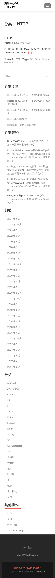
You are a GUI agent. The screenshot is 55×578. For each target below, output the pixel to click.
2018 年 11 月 (14, 293)
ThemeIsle (39, 572)
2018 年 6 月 (13, 321)
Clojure (11, 394)
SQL (9, 440)
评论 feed (12, 525)
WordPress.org (15, 530)
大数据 (10, 463)
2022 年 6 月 (13, 236)
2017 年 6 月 (13, 355)
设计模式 (12, 491)
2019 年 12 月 (14, 259)
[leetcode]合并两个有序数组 (21, 125)
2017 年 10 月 (14, 338)
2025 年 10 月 (14, 224)
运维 (9, 497)
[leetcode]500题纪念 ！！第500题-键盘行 (28, 95)
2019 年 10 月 (14, 264)
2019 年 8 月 (13, 270)
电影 (9, 486)
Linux (10, 429)
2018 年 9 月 (13, 304)
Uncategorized (14, 446)
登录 (9, 513)
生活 (9, 480)
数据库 (10, 474)
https (37, 59)
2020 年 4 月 (13, 241)
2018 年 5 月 (13, 327)
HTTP (8, 38)
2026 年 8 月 (13, 219)
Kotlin (10, 417)
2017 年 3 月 (13, 367)
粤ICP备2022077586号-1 (27, 568)
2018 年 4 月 (13, 333)
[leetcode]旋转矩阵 (17, 119)
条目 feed (12, 519)
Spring (10, 434)
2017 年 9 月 (13, 344)
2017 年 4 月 (13, 361)
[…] (30, 52)
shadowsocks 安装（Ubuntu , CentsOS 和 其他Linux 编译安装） (28, 157)
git (8, 400)
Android (11, 383)
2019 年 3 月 (13, 287)
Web (9, 451)
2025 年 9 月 (13, 230)
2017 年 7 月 (13, 350)
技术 (9, 469)
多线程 (10, 457)
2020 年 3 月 (13, 247)
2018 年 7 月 (13, 316)
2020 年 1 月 (13, 253)
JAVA (10, 412)
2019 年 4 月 (13, 281)
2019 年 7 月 (13, 276)
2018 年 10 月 (14, 298)
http (32, 59)
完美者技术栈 (11, 3)
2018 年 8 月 (13, 310)
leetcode (11, 423)
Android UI (13, 389)
